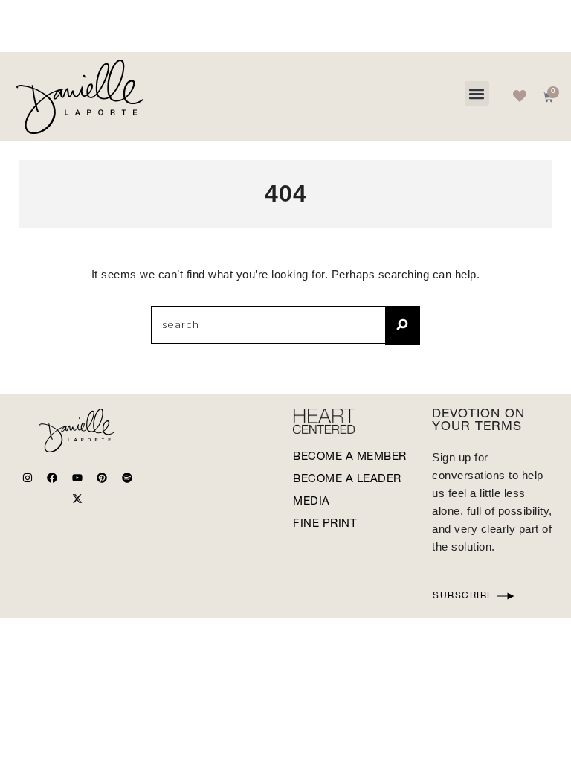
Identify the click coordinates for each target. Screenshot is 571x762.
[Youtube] (77, 477)
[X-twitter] (77, 498)
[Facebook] (52, 477)
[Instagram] (27, 477)
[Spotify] (127, 477)
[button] (477, 93)
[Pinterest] (101, 477)
